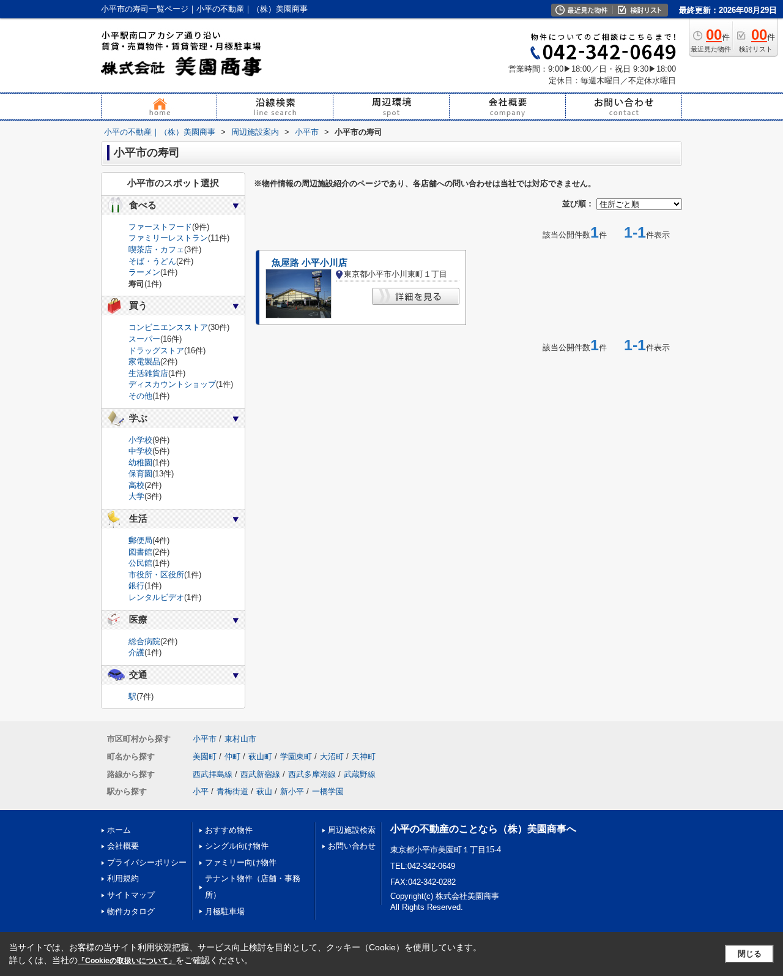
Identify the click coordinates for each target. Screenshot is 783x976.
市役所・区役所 (156, 574)
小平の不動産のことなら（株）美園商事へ (483, 829)
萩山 (264, 791)
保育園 (140, 473)
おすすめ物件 (229, 830)
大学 (136, 496)
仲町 (232, 756)
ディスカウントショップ (172, 384)
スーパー (144, 338)
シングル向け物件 (237, 845)
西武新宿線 (260, 774)
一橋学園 (328, 791)
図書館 (140, 552)
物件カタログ (131, 911)
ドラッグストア (156, 350)
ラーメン (144, 272)
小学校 (140, 440)
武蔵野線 (360, 774)
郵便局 (140, 540)
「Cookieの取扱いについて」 (127, 960)
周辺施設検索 (352, 830)
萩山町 (260, 756)
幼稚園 (140, 462)
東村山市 (240, 738)
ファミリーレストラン (168, 237)
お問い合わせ (352, 845)
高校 (136, 485)
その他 (140, 395)
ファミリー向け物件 (240, 862)
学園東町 (296, 756)
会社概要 (123, 845)
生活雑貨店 (148, 373)
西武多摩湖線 (312, 774)
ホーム (119, 830)
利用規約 (123, 878)
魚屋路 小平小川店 (309, 263)
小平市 (205, 738)
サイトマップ (131, 894)
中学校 (140, 451)
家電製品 (144, 361)
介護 (136, 652)
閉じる (750, 953)
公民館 (140, 563)
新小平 (292, 791)
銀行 (136, 585)
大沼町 (332, 756)
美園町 (205, 756)
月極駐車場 (225, 911)
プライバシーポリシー (147, 862)
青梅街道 (232, 791)
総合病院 (144, 641)
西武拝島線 (212, 774)
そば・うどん (152, 261)
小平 (201, 791)
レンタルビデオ (156, 597)
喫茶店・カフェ (156, 249)
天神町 (364, 756)
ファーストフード (160, 226)
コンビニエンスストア (168, 327)
